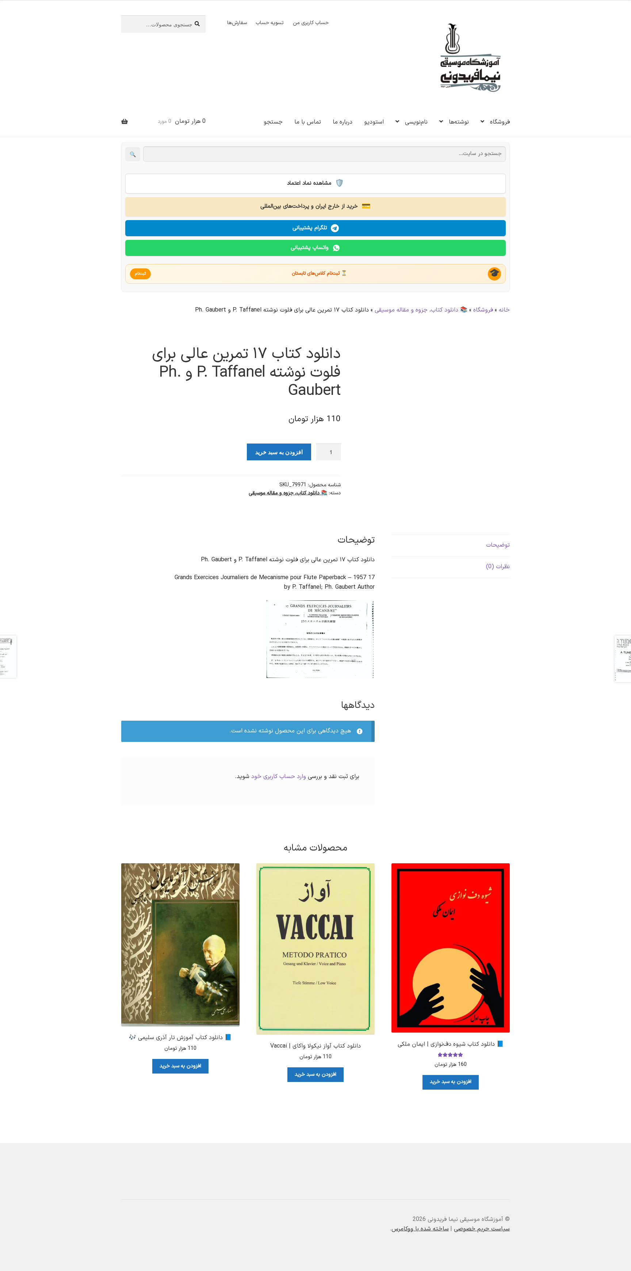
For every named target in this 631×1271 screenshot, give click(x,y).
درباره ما (342, 122)
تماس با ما (307, 122)
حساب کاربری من (311, 23)
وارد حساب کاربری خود (278, 776)
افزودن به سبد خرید (279, 452)
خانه (504, 310)
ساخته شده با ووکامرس (420, 1229)
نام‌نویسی (416, 122)
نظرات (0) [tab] (498, 566)
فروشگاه (500, 122)
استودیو (374, 122)
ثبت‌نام (140, 274)
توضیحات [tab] (498, 545)
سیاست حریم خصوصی (482, 1229)
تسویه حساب (270, 23)
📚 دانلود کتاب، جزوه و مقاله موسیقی (421, 310)
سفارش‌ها (237, 23)
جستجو (273, 122)
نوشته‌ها (459, 122)
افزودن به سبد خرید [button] (450, 1082)
